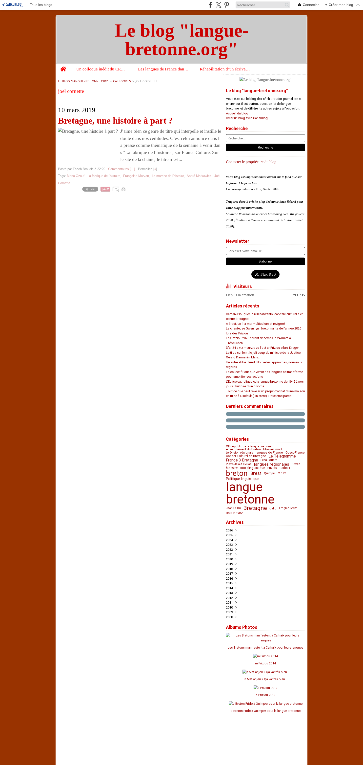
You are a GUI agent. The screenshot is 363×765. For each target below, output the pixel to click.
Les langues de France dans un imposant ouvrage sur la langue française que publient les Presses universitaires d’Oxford (163, 69)
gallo (273, 508)
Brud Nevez (234, 512)
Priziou (272, 468)
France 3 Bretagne (242, 460)
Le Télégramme (282, 456)
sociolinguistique (252, 468)
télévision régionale (239, 452)
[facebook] (210, 5)
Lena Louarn (269, 460)
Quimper (269, 473)
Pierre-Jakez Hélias (239, 464)
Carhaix (285, 468)
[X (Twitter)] (218, 5)
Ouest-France (294, 452)
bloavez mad (272, 449)
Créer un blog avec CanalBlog (247, 118)
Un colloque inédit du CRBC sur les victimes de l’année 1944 (101, 69)
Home (63, 66)
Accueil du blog (237, 113)
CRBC (282, 473)
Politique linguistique (242, 479)
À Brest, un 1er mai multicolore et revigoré (255, 324)
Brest (256, 473)
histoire (232, 468)
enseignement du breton (243, 449)
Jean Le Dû (233, 508)
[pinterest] (226, 5)
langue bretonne (250, 493)
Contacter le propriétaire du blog (251, 162)
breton (237, 473)
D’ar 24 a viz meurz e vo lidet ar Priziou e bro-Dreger (262, 348)
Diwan (296, 464)
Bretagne (255, 508)
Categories (122, 81)
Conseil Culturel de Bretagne (246, 456)
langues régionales (271, 464)
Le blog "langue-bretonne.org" (83, 81)
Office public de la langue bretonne (248, 446)
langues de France (269, 452)
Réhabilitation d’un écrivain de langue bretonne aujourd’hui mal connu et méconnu (225, 69)
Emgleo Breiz (288, 508)
